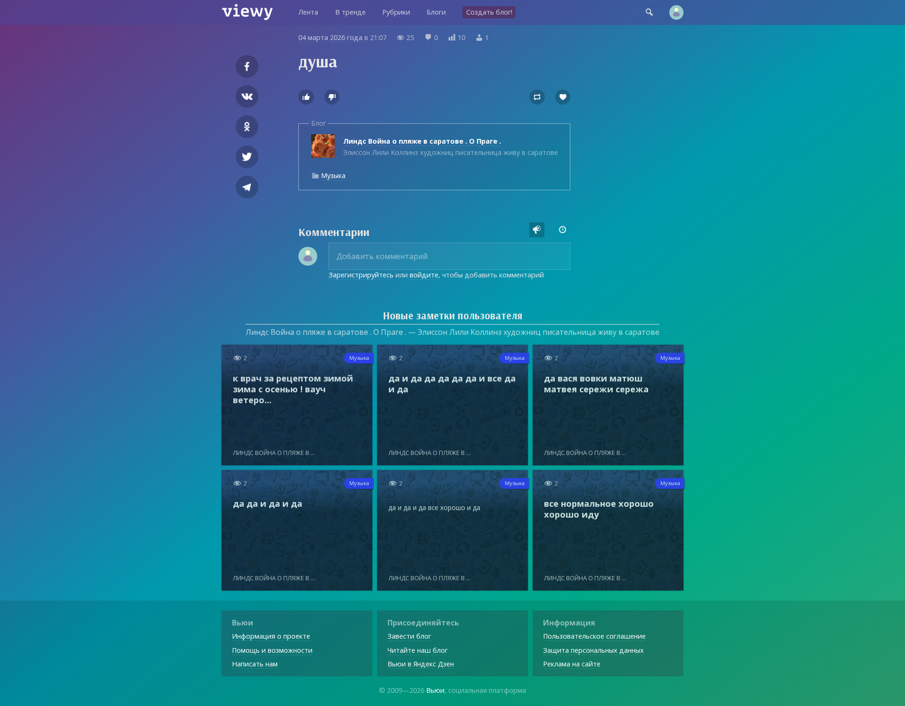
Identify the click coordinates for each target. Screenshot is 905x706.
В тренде (350, 12)
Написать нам (255, 663)
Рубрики (396, 12)
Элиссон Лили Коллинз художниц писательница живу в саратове (450, 147)
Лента (308, 12)
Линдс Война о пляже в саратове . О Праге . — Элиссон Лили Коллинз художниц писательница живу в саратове (452, 332)
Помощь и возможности (272, 650)
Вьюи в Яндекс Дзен (420, 663)
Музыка (333, 175)
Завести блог (409, 636)
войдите (424, 274)
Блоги (436, 12)
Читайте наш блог (417, 650)
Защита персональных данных (593, 650)
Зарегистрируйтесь (361, 274)
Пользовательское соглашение (594, 636)
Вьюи (435, 690)
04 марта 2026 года (330, 37)
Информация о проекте (271, 636)
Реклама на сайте (572, 663)
